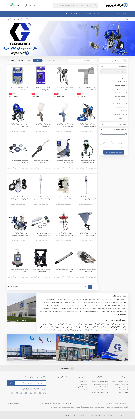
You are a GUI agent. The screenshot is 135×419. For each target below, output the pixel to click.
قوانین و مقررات (123, 392)
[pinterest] (12, 393)
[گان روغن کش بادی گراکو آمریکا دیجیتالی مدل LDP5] (40, 148)
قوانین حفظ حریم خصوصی (101, 384)
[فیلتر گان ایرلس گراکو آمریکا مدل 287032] (63, 257)
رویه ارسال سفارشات (122, 387)
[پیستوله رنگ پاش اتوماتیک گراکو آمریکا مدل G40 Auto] (86, 257)
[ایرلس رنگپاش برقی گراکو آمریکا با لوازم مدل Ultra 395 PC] (86, 112)
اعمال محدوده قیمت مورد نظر (114, 152)
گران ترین (11, 60)
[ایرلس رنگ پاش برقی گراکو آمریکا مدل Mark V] (18, 112)
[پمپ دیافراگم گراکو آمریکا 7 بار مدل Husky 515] (63, 185)
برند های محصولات (17, 19)
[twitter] (21, 393)
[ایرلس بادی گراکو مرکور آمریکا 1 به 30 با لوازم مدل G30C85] (86, 148)
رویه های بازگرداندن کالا (121, 384)
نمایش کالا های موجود (114, 61)
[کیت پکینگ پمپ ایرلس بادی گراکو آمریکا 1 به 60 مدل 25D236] (18, 185)
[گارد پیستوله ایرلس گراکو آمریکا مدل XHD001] (18, 75)
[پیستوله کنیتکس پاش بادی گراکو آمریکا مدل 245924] (86, 221)
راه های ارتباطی (83, 389)
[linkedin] (16, 393)
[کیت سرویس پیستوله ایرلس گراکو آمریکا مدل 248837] (40, 221)
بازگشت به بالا (65, 368)
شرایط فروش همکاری (102, 389)
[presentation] (33, 307)
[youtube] (30, 393)
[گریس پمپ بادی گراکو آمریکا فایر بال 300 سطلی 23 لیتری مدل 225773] (18, 257)
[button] (25, 320)
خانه (27, 19)
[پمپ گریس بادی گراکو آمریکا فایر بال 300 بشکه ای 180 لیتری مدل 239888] (40, 185)
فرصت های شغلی (82, 387)
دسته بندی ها (122, 66)
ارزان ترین (20, 60)
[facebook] (26, 393)
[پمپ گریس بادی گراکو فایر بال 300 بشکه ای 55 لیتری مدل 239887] (86, 185)
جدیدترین (28, 60)
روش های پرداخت (123, 389)
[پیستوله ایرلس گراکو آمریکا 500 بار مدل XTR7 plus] (63, 75)
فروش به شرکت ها (102, 387)
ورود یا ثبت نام (33, 5)
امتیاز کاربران (122, 124)
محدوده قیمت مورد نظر (119, 129)
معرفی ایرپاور (83, 381)
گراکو (8, 19)
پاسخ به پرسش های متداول (100, 381)
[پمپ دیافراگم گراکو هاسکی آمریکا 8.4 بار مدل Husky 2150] (40, 257)
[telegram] (40, 393)
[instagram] (44, 393)
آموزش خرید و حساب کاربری (100, 392)
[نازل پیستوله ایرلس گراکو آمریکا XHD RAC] (86, 75)
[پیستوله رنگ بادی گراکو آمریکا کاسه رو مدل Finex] (40, 112)
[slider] (126, 134)
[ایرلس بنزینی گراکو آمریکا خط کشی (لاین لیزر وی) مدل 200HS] (18, 221)
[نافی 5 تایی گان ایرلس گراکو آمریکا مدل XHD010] (40, 75)
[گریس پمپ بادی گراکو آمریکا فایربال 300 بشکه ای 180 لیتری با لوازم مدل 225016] (63, 221)
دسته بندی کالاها (121, 14)
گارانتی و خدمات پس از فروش (120, 381)
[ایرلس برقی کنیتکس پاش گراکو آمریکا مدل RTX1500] (63, 148)
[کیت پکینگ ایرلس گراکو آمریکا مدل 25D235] (18, 148)
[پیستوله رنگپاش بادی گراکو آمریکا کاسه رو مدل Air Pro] (63, 112)
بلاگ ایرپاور (84, 384)
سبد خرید (15, 4)
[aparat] (35, 393)
